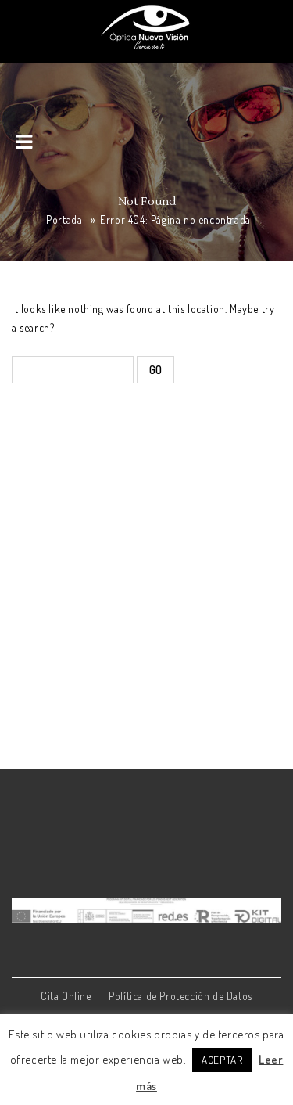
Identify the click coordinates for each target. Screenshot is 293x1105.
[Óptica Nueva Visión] (146, 26)
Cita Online (66, 995)
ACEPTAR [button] (222, 1059)
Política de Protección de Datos (180, 995)
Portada (64, 219)
